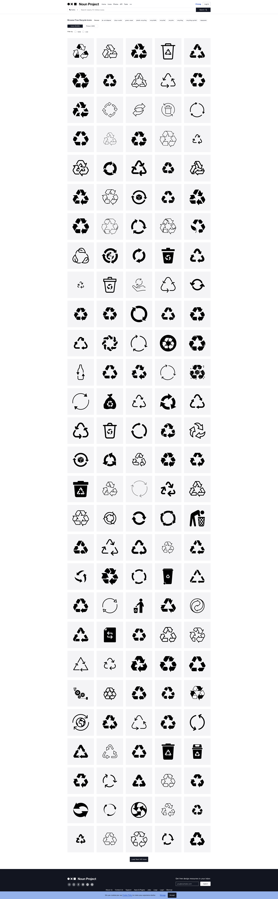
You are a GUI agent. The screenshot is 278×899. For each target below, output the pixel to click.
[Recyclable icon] (168, 51)
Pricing (198, 4)
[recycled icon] (139, 51)
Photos (115, 4)
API (121, 4)
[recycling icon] (197, 51)
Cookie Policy (127, 895)
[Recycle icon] (80, 51)
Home (104, 4)
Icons (110, 4)
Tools (126, 4)
